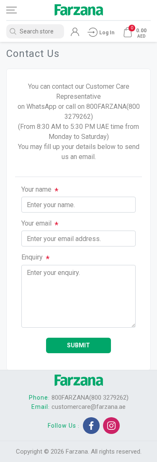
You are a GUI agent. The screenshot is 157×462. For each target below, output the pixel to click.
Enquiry (32, 257)
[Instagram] (111, 425)
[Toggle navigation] (18, 10)
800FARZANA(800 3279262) (90, 397)
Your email (36, 223)
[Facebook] (91, 425)
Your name (36, 189)
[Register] (75, 34)
